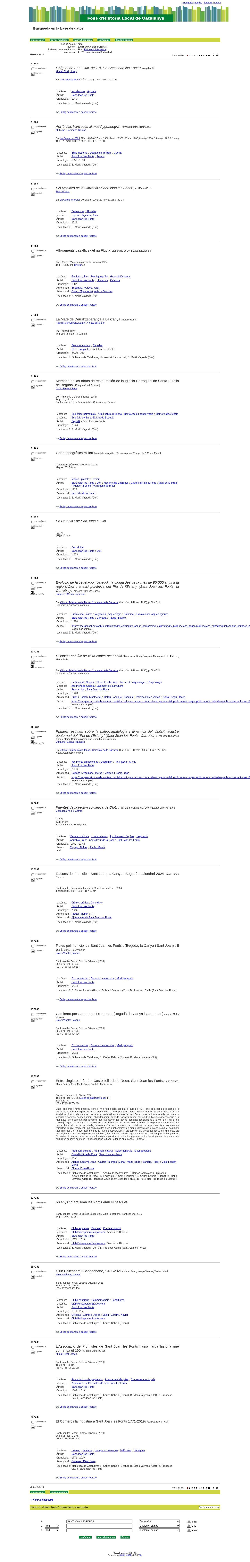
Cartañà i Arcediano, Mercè (86, 772)
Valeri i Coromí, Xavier (115, 1314)
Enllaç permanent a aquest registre (78, 112)
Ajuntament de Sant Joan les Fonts (91, 917)
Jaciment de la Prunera (110, 685)
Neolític (90, 682)
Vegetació (100, 614)
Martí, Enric (133, 1161)
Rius (86, 276)
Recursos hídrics (79, 836)
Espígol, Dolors (78, 847)
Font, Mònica (63, 191)
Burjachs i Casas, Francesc (70, 594)
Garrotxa (115, 280)
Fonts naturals (99, 836)
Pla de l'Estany (117, 617)
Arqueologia (114, 614)
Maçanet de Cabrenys (116, 482)
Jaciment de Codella (83, 685)
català (217, 2)
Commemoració (112, 1228)
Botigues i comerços (106, 1450)
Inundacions (78, 91)
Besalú (87, 485)
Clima (89, 614)
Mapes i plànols (80, 479)
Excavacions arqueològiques (152, 614)
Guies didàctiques (120, 276)
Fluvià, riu (102, 280)
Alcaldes (91, 211)
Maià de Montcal (168, 482)
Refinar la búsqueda (95, 49)
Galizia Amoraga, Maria (111, 1161)
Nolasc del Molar (96, 322)
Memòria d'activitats (167, 413)
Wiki (140, 1555)
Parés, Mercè (97, 847)
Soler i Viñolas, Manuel (68, 953)
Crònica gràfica (79, 902)
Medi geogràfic (99, 276)
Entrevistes (77, 211)
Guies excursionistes (102, 978)
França (100, 156)
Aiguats (91, 91)
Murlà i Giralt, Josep (66, 71)
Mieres (77, 485)
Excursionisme (79, 978)
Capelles (98, 345)
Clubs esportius (80, 1228)
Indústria (87, 1450)
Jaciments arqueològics (133, 682)
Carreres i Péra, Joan (83, 1461)
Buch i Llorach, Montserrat (86, 697)
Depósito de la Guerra (83, 493)
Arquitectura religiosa (110, 413)
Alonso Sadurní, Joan (83, 1161)
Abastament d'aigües (117, 1379)
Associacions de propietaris (87, 1379)
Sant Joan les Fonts (82, 95)
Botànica (129, 614)
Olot (73, 349)
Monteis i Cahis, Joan (116, 772)
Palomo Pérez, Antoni (148, 697)
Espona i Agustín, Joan (84, 215)
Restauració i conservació (138, 413)
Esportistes (118, 1299)
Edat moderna (79, 152)
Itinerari (78, 265)
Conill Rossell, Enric (66, 388)
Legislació (142, 836)
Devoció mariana (80, 345)
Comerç (75, 1450)
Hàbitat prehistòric (107, 682)
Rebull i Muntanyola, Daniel (70, 322)
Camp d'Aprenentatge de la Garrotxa (91, 291)
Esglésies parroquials (83, 413)
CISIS (122, 1555)
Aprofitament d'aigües (122, 836)
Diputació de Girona (82, 1168)
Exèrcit (96, 479)
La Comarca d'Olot (70, 79)
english (198, 2)
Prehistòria (77, 614)
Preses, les (77, 689)
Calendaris (97, 902)
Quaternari (106, 761)
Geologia (76, 276)
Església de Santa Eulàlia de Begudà (92, 417)
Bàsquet (96, 1228)
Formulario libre (211, 1507)
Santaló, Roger (151, 1161)
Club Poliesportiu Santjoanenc (88, 1232)
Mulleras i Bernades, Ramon (71, 130)
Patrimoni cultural (81, 1150)
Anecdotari (77, 547)
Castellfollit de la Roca (143, 482)
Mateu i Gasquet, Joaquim (119, 697)
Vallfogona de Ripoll (104, 485)
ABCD (129, 1555)
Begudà (75, 421)
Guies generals (123, 1150)
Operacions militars (101, 152)
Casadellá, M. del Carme (69, 811)
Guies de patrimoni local (93, 1098)
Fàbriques (139, 1450)
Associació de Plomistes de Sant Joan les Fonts (99, 1383)
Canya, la (84, 349)
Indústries (125, 1450)
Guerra (117, 152)
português (187, 2)
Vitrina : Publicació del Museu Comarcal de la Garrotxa (89, 602)
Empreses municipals (143, 1379)
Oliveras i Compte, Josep (85, 1314)
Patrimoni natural (103, 1150)
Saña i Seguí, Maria (174, 697)
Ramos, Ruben (79, 913)
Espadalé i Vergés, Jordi (85, 287)
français (208, 2)
